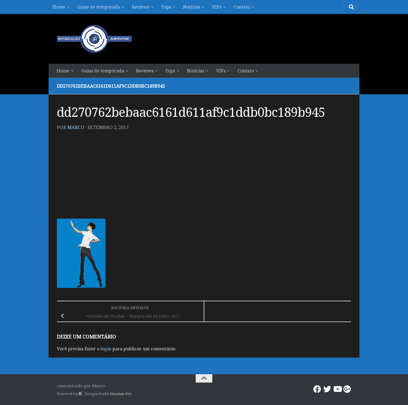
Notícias (191, 7)
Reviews (140, 7)
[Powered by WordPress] (80, 394)
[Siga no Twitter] (327, 389)
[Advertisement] (204, 177)
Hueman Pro (121, 393)
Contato (241, 7)
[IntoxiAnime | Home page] (94, 39)
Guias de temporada (98, 7)
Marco (75, 127)
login (105, 349)
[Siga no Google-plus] (347, 389)
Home (58, 7)
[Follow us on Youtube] (337, 389)
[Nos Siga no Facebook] (317, 389)
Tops (166, 7)
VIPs (216, 7)
